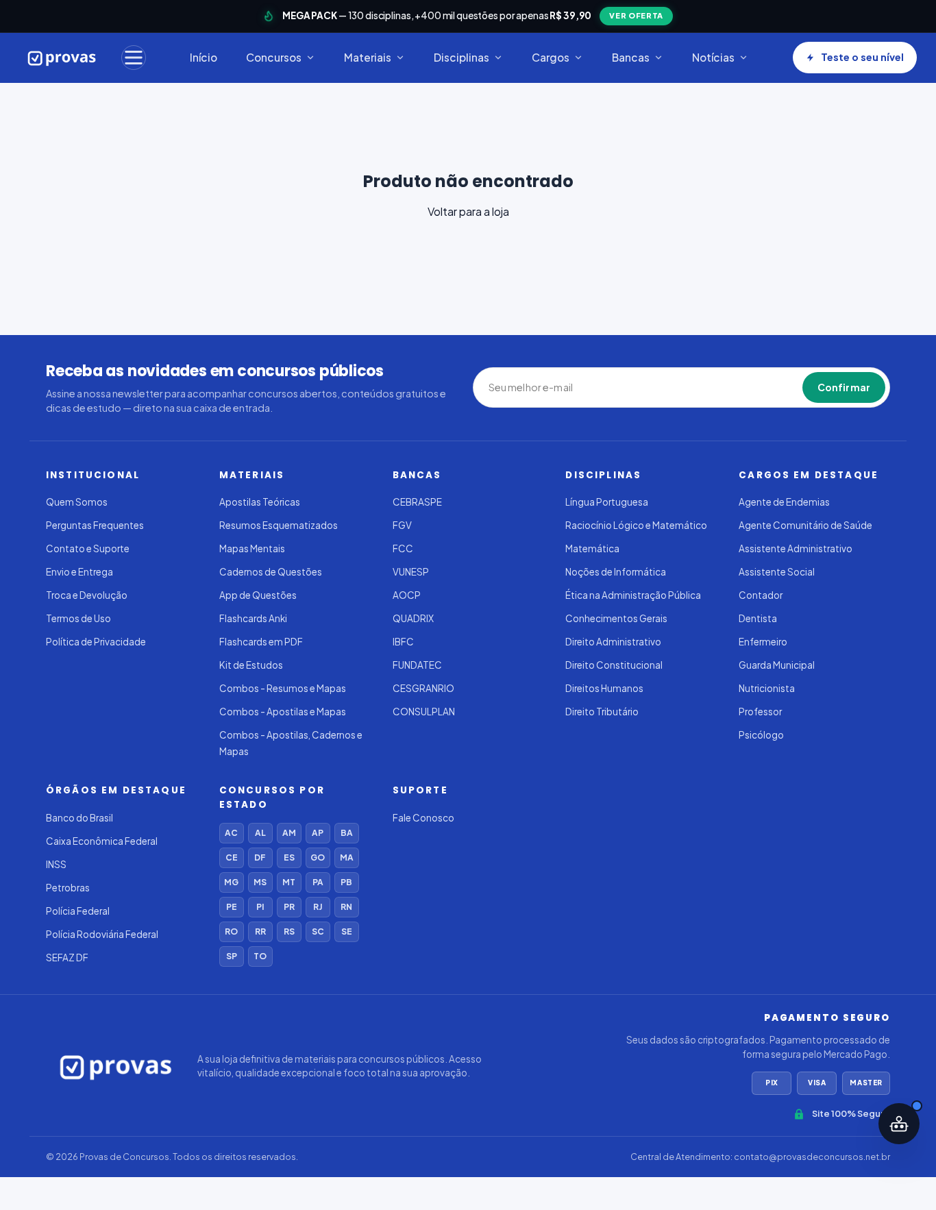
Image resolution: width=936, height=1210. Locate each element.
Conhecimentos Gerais (616, 618)
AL (260, 833)
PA (317, 882)
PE (231, 907)
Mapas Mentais (252, 548)
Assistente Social (777, 572)
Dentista (758, 618)
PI (260, 907)
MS (260, 882)
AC (231, 833)
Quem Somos (77, 502)
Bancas (631, 57)
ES (289, 857)
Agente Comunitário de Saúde (805, 525)
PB (346, 882)
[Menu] (133, 57)
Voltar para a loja (468, 211)
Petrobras (68, 887)
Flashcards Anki (253, 618)
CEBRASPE (417, 502)
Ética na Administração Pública (633, 595)
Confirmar (843, 387)
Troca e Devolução (86, 595)
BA (347, 833)
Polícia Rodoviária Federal (102, 934)
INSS (56, 864)
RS (289, 931)
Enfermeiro (763, 641)
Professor (760, 711)
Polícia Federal (78, 911)
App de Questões (258, 595)
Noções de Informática (615, 572)
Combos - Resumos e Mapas (282, 688)
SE (346, 931)
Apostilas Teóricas (259, 502)
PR (289, 907)
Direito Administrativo (613, 641)
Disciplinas (461, 57)
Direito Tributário (602, 711)
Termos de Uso (78, 618)
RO (231, 931)
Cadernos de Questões (270, 572)
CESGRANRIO (423, 688)
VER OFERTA (636, 15)
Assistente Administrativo (795, 548)
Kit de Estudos (251, 665)
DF (260, 857)
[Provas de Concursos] (62, 57)
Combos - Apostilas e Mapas (282, 711)
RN (346, 907)
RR (260, 931)
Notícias (713, 57)
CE (231, 857)
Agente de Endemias (784, 502)
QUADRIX (413, 618)
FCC (403, 548)
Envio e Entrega (79, 572)
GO (317, 857)
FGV (402, 525)
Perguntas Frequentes (95, 525)
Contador (761, 595)
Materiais (367, 57)
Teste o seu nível (862, 57)
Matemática (592, 548)
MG (231, 882)
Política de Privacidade (96, 641)
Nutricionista (767, 688)
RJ (317, 907)
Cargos (550, 57)
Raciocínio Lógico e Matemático (636, 525)
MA (347, 857)
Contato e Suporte (88, 548)
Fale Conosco (423, 818)
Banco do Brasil (79, 818)
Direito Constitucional (614, 665)
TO (260, 956)
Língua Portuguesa (606, 502)
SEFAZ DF (67, 957)
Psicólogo (761, 735)
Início (203, 57)
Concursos (273, 57)
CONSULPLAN (424, 711)
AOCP (407, 595)
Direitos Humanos (604, 688)
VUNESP (411, 572)
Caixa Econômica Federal (102, 841)
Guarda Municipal (777, 665)
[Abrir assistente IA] (899, 1123)
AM (289, 833)
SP (231, 956)
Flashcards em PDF (261, 641)
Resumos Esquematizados (278, 525)
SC (318, 931)
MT (288, 882)
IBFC (403, 641)
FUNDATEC (417, 665)
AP (317, 833)
